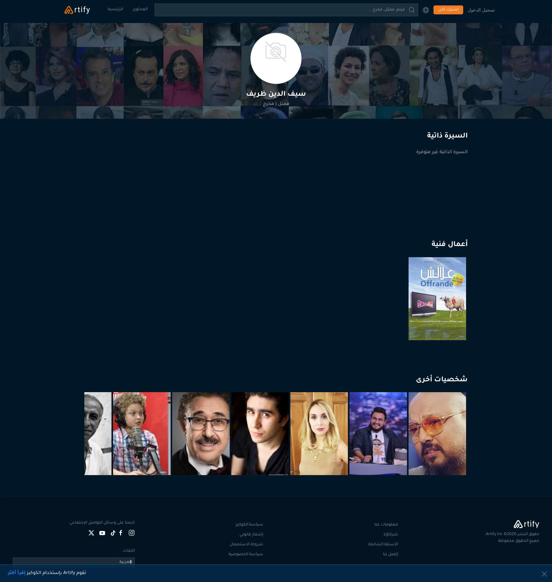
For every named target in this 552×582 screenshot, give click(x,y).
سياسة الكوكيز (249, 525)
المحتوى (140, 9)
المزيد (438, 459)
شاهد (438, 324)
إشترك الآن (448, 10)
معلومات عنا (386, 525)
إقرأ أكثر (17, 573)
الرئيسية (115, 9)
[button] (426, 10)
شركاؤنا (391, 535)
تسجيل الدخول (481, 9)
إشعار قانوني (251, 535)
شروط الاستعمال (246, 544)
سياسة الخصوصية (245, 554)
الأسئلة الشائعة (383, 544)
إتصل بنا (390, 554)
